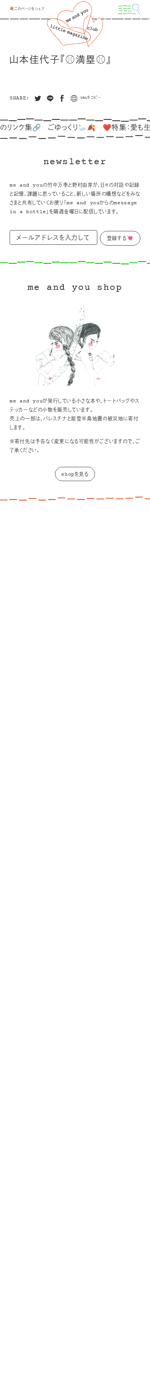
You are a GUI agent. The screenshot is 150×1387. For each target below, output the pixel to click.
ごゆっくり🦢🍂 (65, 128)
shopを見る (74, 474)
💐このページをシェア (27, 9)
